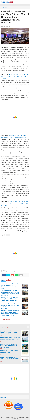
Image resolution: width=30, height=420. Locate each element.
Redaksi (9, 415)
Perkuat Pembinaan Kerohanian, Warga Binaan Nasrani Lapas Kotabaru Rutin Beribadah (15, 204)
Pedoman (19, 415)
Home (2, 7)
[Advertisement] (15, 117)
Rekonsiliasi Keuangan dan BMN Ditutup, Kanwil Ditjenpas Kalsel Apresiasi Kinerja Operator (15, 17)
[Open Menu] (28, 2)
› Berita (5, 7)
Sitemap (14, 415)
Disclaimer (24, 415)
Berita (8, 235)
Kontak (5, 415)
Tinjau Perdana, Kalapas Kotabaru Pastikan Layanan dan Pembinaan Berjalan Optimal (15, 76)
